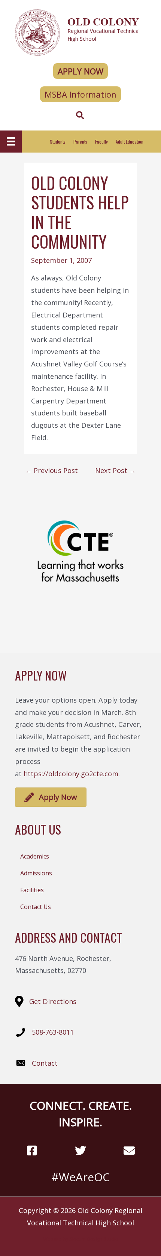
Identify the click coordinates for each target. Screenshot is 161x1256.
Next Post (115, 470)
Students (58, 141)
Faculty (101, 141)
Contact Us (35, 907)
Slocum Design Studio (93, 1238)
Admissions (36, 873)
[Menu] (11, 141)
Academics (34, 856)
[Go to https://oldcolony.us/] (80, 31)
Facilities (32, 890)
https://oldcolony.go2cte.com (71, 773)
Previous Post (51, 470)
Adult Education (129, 141)
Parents (80, 141)
